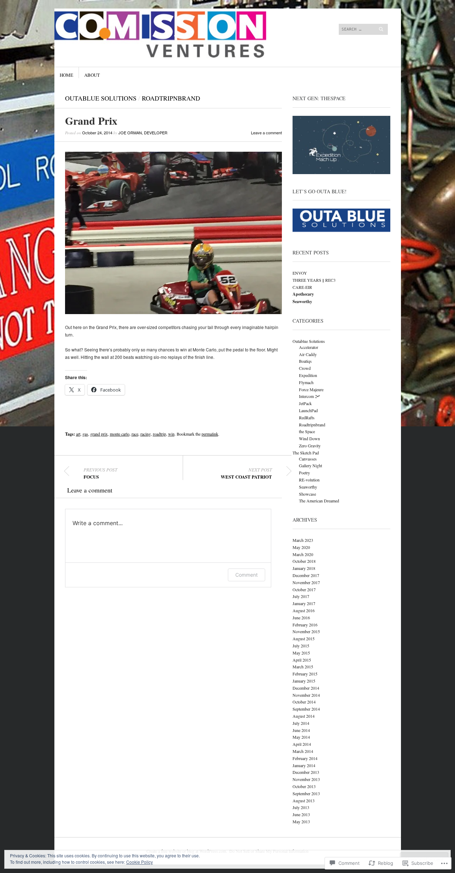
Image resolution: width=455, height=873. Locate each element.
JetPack (305, 403)
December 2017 (306, 575)
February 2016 (305, 624)
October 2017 (304, 589)
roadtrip (159, 434)
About (92, 75)
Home (66, 75)
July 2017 (301, 596)
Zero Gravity (310, 445)
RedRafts (307, 417)
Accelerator (308, 347)
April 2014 (302, 744)
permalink (210, 434)
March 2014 (303, 751)
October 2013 (304, 786)
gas (85, 434)
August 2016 (304, 610)
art (78, 434)
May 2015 (301, 653)
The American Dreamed (319, 500)
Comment (246, 575)
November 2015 (306, 631)
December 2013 (306, 772)
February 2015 (305, 674)
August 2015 (304, 638)
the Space (307, 431)
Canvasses (308, 459)
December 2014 (306, 688)
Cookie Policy (139, 862)
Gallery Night (310, 465)
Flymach (306, 382)
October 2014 (304, 702)
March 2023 (303, 540)
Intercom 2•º (309, 396)
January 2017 (304, 603)
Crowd (305, 368)
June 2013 (301, 814)
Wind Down (309, 438)
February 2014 (305, 758)
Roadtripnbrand (171, 98)
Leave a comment (266, 132)
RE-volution (309, 480)
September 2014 (306, 709)
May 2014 (301, 737)
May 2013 (301, 821)
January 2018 (304, 568)
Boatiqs (305, 361)
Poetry (304, 472)
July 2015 (301, 645)
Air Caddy (308, 354)
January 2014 (304, 765)
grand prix (99, 434)
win (171, 434)
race (135, 434)
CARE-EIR (302, 287)
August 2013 (304, 800)
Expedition (308, 375)
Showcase (307, 494)
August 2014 (304, 716)
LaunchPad (308, 410)
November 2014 (306, 695)
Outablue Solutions (100, 98)
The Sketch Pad (306, 453)
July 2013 (301, 807)
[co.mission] (174, 35)
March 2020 (303, 554)
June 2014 (301, 730)
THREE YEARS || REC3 (314, 280)
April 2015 (302, 660)
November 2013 (306, 779)
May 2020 (301, 547)
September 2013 (306, 793)
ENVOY (300, 273)
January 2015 (304, 681)
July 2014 (301, 723)
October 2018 (304, 561)
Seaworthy (308, 487)
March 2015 (303, 666)
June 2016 (301, 617)
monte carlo (119, 434)
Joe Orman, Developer (142, 132)
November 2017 (306, 582)
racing (145, 434)
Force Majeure (311, 389)
